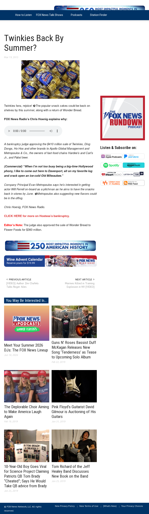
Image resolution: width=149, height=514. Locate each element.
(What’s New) (110, 506)
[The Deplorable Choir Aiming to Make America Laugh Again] (26, 386)
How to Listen (23, 14)
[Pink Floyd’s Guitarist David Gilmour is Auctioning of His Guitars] (74, 386)
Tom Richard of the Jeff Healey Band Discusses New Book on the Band (71, 471)
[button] (141, 14)
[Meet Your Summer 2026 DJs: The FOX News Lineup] (26, 323)
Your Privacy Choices (132, 506)
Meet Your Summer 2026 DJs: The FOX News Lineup (26, 347)
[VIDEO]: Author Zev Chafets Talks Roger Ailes (22, 285)
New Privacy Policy (65, 506)
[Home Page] (8, 15)
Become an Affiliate (18, 25)
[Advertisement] (122, 64)
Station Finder (98, 14)
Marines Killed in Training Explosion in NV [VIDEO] (79, 285)
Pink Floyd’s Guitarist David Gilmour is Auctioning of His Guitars (74, 412)
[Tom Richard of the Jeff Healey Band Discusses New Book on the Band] (74, 445)
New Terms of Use (88, 506)
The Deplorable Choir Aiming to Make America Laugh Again (26, 412)
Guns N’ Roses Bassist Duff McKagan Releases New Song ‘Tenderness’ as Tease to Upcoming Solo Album (74, 349)
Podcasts (75, 16)
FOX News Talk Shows (48, 16)
